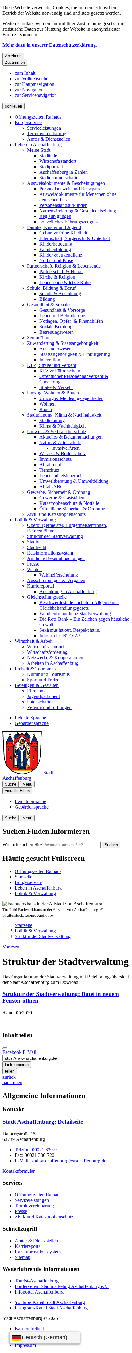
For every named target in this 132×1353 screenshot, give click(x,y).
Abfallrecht (50, 464)
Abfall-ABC (51, 486)
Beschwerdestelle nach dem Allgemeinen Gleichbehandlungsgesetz (79, 605)
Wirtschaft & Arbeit (33, 641)
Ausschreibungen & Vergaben (56, 580)
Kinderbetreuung (55, 243)
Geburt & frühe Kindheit (63, 232)
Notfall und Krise (56, 260)
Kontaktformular (18, 1171)
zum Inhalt (25, 73)
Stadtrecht (36, 547)
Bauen (45, 409)
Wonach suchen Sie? (22, 844)
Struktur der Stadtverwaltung (55, 536)
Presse (33, 563)
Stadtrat (34, 541)
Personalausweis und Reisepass (69, 188)
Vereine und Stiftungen (49, 707)
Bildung (47, 299)
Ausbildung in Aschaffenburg (68, 591)
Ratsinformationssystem (50, 552)
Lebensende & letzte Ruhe (65, 282)
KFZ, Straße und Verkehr (51, 365)
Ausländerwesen (55, 348)
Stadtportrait (51, 166)
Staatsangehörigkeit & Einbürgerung (74, 354)
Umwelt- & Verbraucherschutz (56, 431)
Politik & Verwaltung (35, 519)
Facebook (11, 1052)
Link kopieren (17, 1064)
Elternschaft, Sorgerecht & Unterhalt (74, 238)
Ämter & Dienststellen (48, 139)
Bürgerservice (28, 122)
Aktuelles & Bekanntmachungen (71, 437)
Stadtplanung (52, 420)
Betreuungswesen (56, 332)
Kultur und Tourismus (48, 674)
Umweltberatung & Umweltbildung (73, 481)
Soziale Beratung (55, 326)
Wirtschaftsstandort (57, 161)
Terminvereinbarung (46, 133)
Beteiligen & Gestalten (37, 685)
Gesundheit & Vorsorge (62, 310)
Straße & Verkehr (56, 387)
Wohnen (47, 403)
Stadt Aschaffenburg (42, 1122)
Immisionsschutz (55, 459)
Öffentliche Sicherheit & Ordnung (72, 508)
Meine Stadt (38, 150)
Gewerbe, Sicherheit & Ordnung (58, 492)
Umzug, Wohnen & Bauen (53, 392)
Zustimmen (15, 62)
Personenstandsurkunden (63, 205)
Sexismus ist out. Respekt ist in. (69, 630)
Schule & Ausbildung (60, 293)
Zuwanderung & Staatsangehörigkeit (62, 343)
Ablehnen (13, 56)
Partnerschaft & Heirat (61, 271)
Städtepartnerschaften (60, 177)
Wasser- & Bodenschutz (62, 453)
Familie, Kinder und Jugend (54, 227)
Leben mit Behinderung (62, 315)
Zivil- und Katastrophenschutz (56, 514)
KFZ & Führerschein (59, 370)
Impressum (25, 1345)
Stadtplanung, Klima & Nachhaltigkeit (64, 414)
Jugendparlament (43, 696)
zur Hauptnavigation (34, 84)
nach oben (12, 1082)
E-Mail (29, 1052)
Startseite (23, 925)
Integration (49, 359)
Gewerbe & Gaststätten (61, 497)
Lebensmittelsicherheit (61, 475)
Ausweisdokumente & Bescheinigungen (66, 183)
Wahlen (34, 569)
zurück (9, 1077)
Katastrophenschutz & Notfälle (69, 503)
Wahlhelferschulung (58, 574)
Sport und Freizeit (44, 679)
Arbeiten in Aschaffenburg (53, 663)
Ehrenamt (36, 690)
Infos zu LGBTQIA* (60, 635)
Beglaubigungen (55, 216)
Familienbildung (55, 249)
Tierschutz (49, 470)
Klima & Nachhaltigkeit (62, 426)
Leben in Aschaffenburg (38, 144)
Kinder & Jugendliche (60, 254)
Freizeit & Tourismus (35, 668)
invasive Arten (66, 448)
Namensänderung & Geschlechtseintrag (77, 210)
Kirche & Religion (57, 277)
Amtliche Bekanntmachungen (56, 558)
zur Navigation (29, 89)
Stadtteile (48, 155)
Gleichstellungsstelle (47, 597)
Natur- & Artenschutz (60, 442)
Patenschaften (40, 701)
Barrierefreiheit (29, 1328)
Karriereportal (40, 586)
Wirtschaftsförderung (47, 652)
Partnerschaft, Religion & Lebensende (64, 266)
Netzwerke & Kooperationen (55, 657)
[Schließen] (4, 1048)
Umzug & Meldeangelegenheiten (71, 398)
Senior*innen (40, 337)
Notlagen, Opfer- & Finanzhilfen (71, 321)
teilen (9, 1071)
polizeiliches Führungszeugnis (68, 221)
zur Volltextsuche (31, 78)
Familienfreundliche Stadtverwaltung (75, 613)
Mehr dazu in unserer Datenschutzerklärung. (49, 45)
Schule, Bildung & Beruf (51, 288)
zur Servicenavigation (36, 95)
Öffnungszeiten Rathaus (38, 117)
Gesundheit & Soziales (49, 304)
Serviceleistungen (44, 128)
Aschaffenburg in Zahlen (63, 172)
